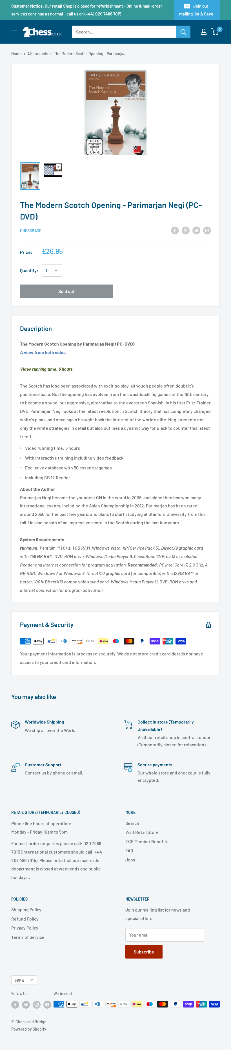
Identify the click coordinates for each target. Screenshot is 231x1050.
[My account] (203, 32)
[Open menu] (14, 32)
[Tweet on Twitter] (196, 230)
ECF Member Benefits (146, 841)
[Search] (183, 32)
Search (132, 823)
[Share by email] (207, 230)
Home (16, 53)
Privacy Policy (24, 927)
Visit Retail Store (142, 832)
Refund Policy (25, 918)
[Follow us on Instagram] (37, 1005)
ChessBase (30, 230)
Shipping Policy (26, 909)
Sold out (66, 291)
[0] (215, 31)
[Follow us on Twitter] (26, 1005)
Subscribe (144, 951)
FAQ (129, 850)
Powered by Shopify (28, 1029)
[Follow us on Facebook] (15, 1005)
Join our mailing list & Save (196, 9)
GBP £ (19, 980)
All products (37, 53)
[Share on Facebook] (175, 230)
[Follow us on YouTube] (47, 1005)
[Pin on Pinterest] (186, 230)
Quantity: (29, 270)
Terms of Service (28, 937)
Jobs (130, 859)
